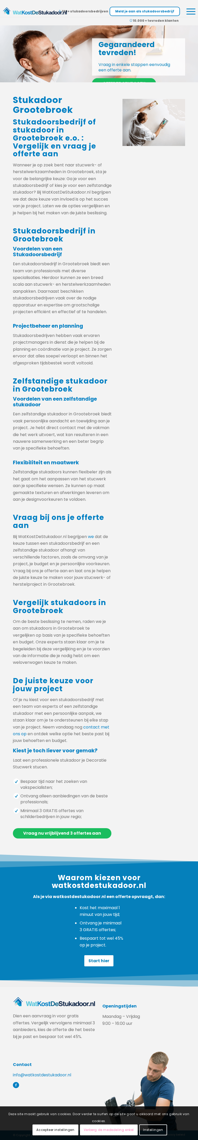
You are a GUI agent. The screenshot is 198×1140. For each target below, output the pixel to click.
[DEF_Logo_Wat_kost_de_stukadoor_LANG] (35, 11)
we (91, 537)
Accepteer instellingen (55, 1130)
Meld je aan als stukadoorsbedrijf (144, 11)
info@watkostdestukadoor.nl (42, 1075)
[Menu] (188, 12)
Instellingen (153, 1130)
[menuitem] (188, 12)
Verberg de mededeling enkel (109, 1130)
